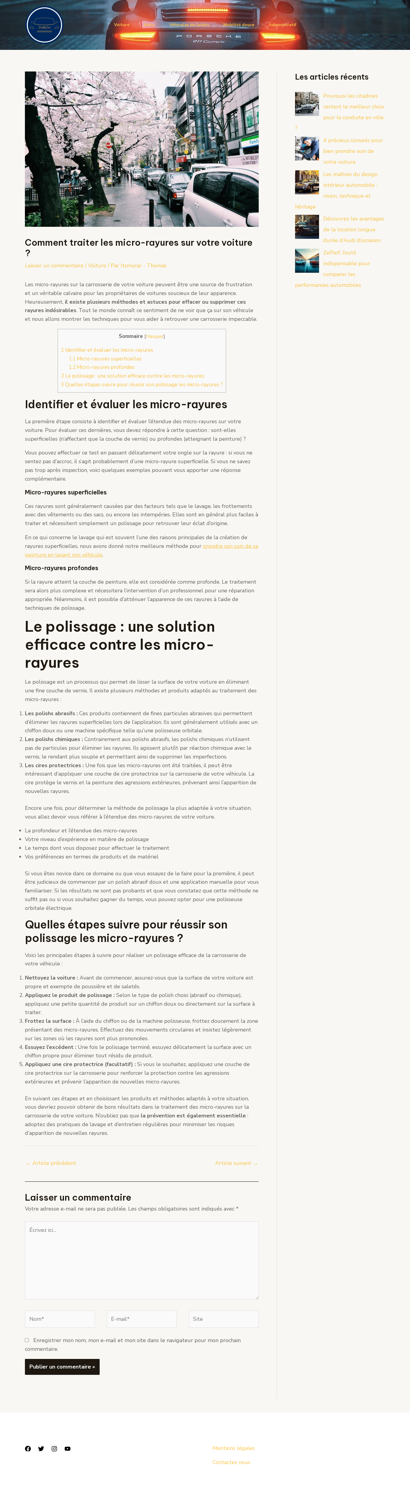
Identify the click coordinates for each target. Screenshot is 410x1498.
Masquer (155, 336)
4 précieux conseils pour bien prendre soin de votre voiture (353, 151)
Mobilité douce (238, 25)
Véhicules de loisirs (189, 25)
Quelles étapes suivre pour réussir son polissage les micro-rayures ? (142, 384)
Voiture (121, 25)
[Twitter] (41, 1449)
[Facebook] (28, 1449)
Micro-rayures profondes (101, 367)
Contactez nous (231, 1462)
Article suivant (236, 1163)
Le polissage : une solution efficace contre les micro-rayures (132, 375)
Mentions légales (234, 1448)
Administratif (282, 25)
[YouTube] (68, 1449)
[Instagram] (54, 1449)
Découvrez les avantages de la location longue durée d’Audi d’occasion (353, 229)
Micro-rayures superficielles (105, 358)
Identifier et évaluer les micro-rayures (107, 350)
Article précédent (51, 1163)
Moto (149, 25)
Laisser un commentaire (54, 265)
